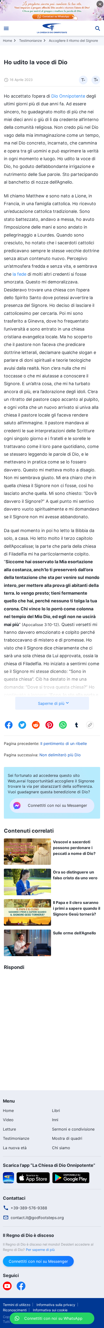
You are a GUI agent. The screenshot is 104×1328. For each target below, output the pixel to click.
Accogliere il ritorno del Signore (73, 40)
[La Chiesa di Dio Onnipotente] (52, 28)
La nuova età (15, 1147)
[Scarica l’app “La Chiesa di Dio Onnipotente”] (8, 1177)
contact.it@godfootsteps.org (37, 1217)
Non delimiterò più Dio (60, 754)
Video (8, 1119)
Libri (56, 1110)
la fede (19, 274)
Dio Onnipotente (68, 96)
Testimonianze (30, 40)
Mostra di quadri (67, 1138)
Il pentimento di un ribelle (63, 743)
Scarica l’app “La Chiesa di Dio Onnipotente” (49, 1165)
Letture (9, 1129)
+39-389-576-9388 (29, 1207)
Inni (55, 1119)
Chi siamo (61, 1147)
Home (7, 40)
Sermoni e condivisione (73, 1129)
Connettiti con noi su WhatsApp (49, 1316)
